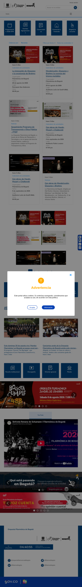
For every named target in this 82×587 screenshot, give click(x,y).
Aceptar (32, 307)
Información (48, 307)
